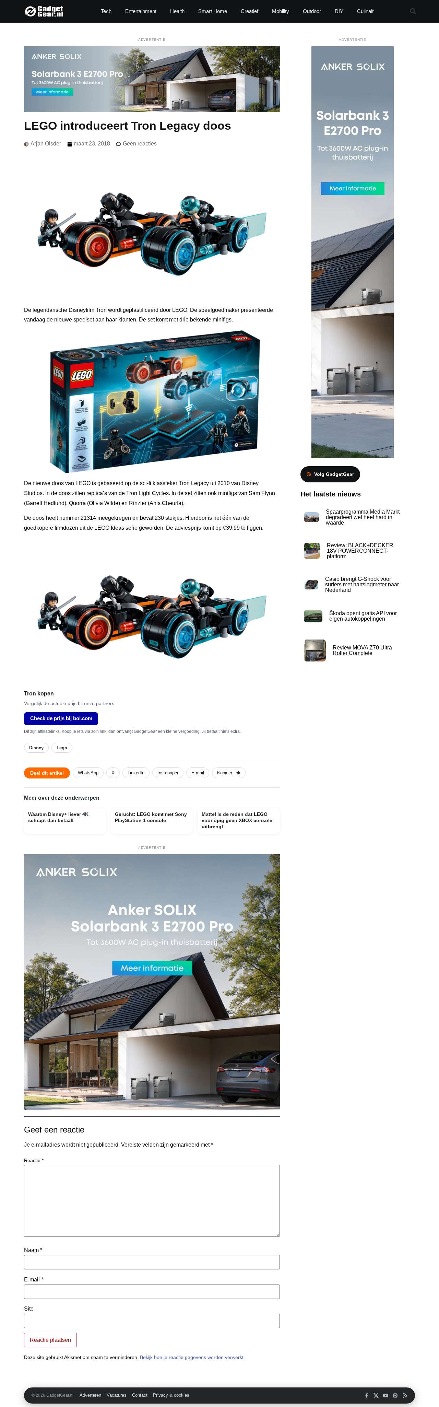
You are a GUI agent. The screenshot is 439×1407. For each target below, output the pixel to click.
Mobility (280, 11)
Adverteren (90, 1395)
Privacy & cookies (171, 1395)
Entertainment (140, 11)
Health (177, 11)
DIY (339, 11)
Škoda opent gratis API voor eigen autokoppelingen (363, 616)
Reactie (34, 1160)
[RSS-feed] (404, 1395)
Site (29, 1309)
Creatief (249, 11)
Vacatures (117, 1395)
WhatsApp (88, 772)
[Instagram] (395, 1395)
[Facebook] (366, 1395)
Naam (33, 1250)
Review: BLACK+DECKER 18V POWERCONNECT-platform (360, 550)
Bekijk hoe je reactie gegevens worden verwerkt (192, 1357)
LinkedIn (136, 772)
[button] (412, 11)
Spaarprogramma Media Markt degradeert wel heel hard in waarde (363, 517)
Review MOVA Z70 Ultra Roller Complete (362, 650)
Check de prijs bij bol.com (61, 718)
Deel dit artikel (47, 773)
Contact (139, 1395)
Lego (62, 747)
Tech (106, 11)
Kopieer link (228, 772)
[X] (376, 1395)
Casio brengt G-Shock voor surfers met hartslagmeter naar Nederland (362, 584)
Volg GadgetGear (334, 474)
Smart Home (212, 11)
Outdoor (312, 11)
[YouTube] (385, 1395)
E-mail (197, 772)
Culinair (365, 11)
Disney (36, 747)
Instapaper (167, 772)
